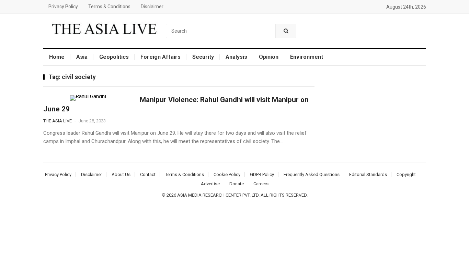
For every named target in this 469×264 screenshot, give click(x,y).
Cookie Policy (227, 174)
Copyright (406, 174)
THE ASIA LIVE (57, 120)
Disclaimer (152, 6)
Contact (148, 174)
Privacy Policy (63, 6)
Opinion (268, 57)
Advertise (210, 183)
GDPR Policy (262, 174)
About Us (121, 174)
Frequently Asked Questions (312, 174)
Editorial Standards (368, 174)
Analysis (236, 57)
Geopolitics (114, 57)
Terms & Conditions (109, 6)
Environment (306, 57)
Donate (236, 183)
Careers (260, 183)
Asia (82, 57)
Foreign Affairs (160, 57)
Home (57, 57)
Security (203, 57)
